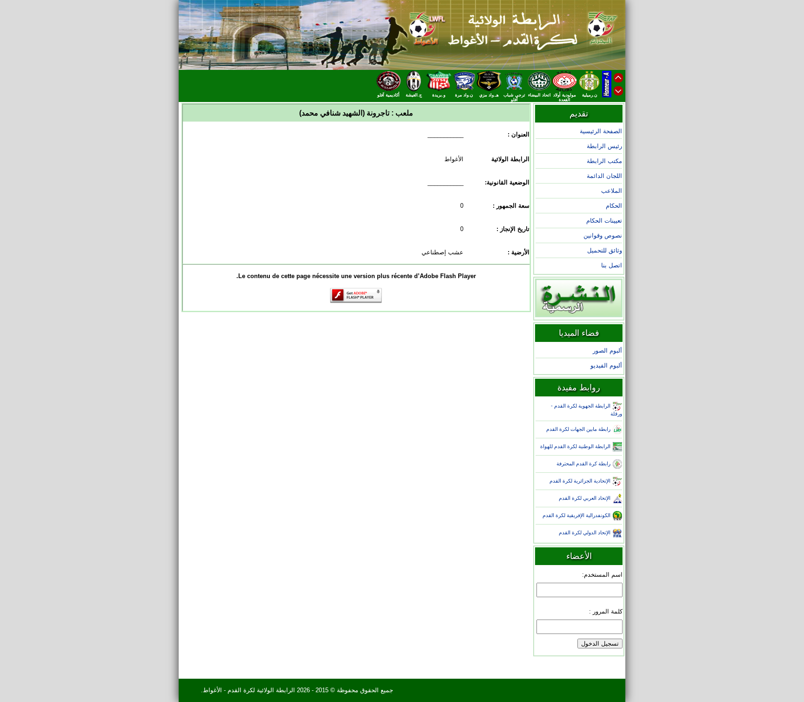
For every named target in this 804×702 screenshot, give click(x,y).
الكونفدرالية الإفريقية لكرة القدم (576, 515)
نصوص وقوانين (602, 235)
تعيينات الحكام (604, 220)
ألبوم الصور (607, 350)
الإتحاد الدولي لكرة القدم (584, 532)
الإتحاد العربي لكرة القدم (584, 498)
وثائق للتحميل (604, 250)
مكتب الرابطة (604, 160)
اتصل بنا (611, 265)
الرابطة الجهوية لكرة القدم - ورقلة (586, 409)
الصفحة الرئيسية (601, 131)
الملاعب (611, 190)
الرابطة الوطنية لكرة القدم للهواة (575, 446)
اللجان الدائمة (604, 175)
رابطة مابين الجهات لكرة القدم (578, 429)
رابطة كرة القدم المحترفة (583, 463)
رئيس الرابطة (604, 146)
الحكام (614, 205)
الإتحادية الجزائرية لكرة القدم (579, 481)
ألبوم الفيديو (606, 365)
